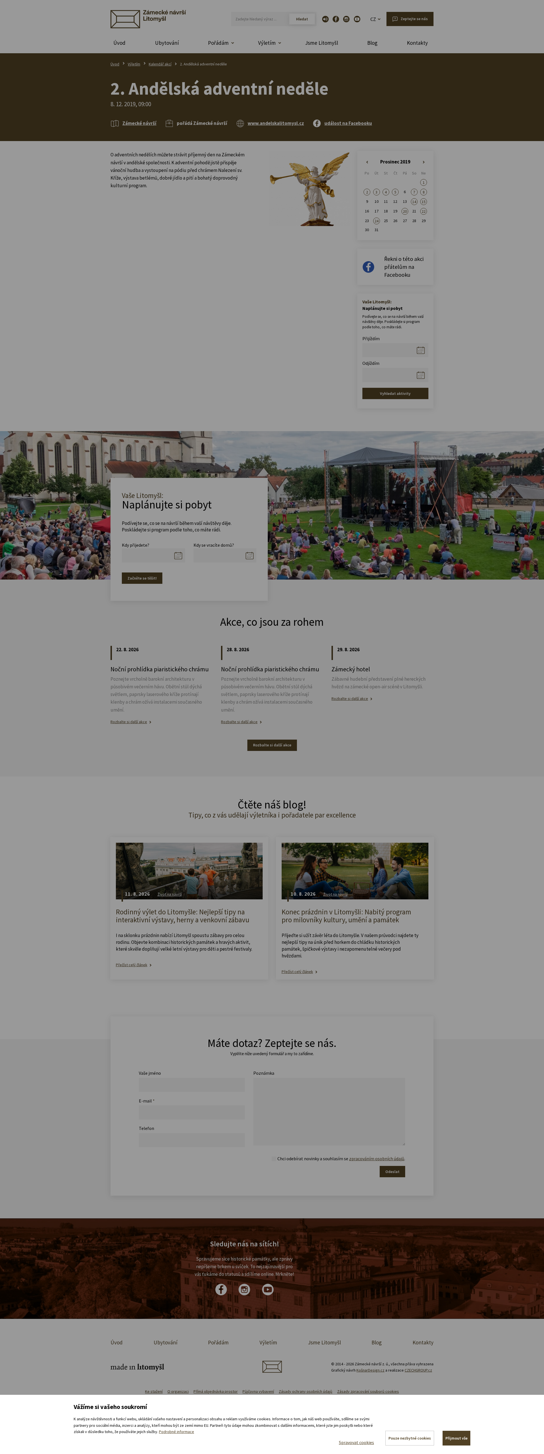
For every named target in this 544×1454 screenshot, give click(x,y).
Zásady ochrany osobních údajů (305, 1391)
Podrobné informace (176, 1431)
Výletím (134, 64)
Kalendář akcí (160, 64)
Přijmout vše (456, 1438)
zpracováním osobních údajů (376, 1158)
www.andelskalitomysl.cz (276, 123)
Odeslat (392, 1171)
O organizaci (178, 1391)
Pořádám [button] (218, 42)
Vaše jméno (150, 1073)
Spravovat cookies (356, 1442)
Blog (372, 42)
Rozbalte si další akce (128, 721)
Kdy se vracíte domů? (214, 545)
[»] (423, 162)
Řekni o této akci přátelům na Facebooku (404, 266)
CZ (373, 19)
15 (424, 201)
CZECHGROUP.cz (418, 1370)
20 (405, 211)
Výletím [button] (267, 42)
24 (377, 220)
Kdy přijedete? (135, 545)
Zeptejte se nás (414, 18)
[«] (367, 162)
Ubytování (167, 42)
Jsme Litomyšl (321, 42)
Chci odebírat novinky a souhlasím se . (341, 1158)
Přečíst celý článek (131, 965)
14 (414, 201)
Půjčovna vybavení (258, 1391)
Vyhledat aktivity (395, 393)
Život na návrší (170, 894)
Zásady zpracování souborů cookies (368, 1391)
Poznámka (263, 1073)
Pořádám (218, 1342)
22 (424, 211)
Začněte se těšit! (142, 578)
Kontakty (417, 42)
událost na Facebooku (348, 123)
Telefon (146, 1128)
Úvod (119, 42)
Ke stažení (154, 1391)
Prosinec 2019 (395, 162)
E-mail (147, 1101)
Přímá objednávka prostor (216, 1391)
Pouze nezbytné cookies (409, 1438)
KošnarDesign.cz (370, 1370)
